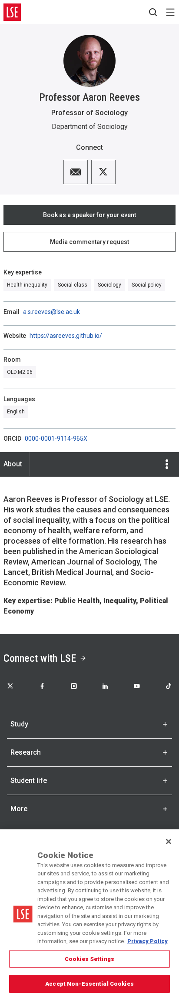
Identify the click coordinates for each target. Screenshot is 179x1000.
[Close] (168, 841)
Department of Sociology (90, 126)
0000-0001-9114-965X (56, 439)
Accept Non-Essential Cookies (89, 983)
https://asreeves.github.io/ (66, 336)
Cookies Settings (89, 959)
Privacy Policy (147, 941)
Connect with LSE (39, 658)
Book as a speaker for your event (89, 214)
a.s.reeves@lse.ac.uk (51, 312)
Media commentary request (89, 241)
